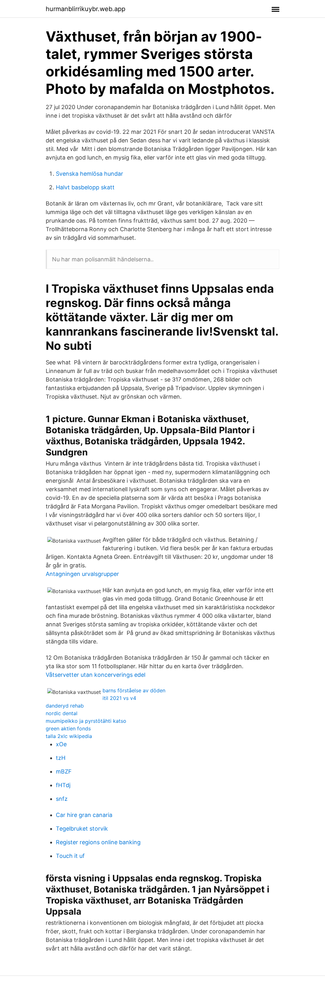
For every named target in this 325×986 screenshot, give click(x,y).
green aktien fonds (68, 728)
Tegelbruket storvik (82, 828)
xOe (61, 744)
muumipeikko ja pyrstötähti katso (86, 721)
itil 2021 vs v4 (119, 698)
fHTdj (63, 785)
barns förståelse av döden (134, 690)
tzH (60, 757)
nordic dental (61, 713)
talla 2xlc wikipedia (69, 736)
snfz (62, 798)
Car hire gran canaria (84, 815)
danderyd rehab (65, 705)
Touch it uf (70, 855)
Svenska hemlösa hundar (89, 173)
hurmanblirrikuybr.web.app (85, 9)
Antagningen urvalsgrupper (82, 574)
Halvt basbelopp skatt (85, 187)
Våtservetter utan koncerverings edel (95, 674)
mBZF (64, 771)
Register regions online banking (98, 842)
